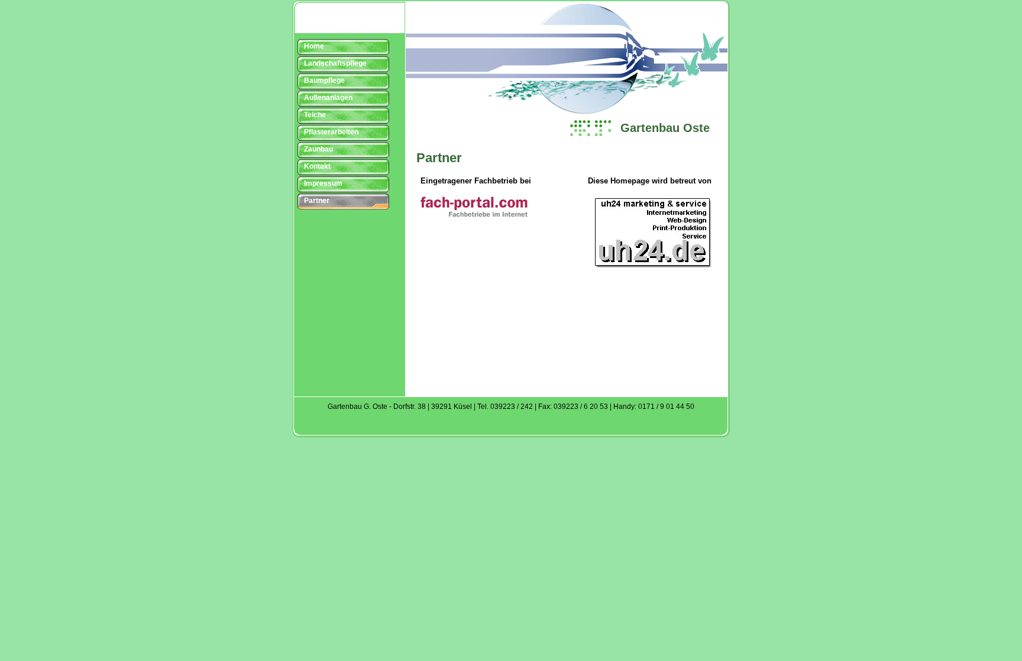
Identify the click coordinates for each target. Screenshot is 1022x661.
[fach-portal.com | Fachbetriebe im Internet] (474, 214)
